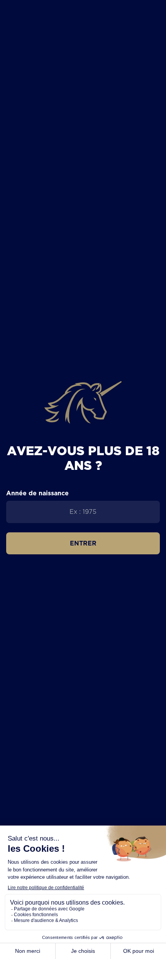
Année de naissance (37, 493)
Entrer (83, 543)
